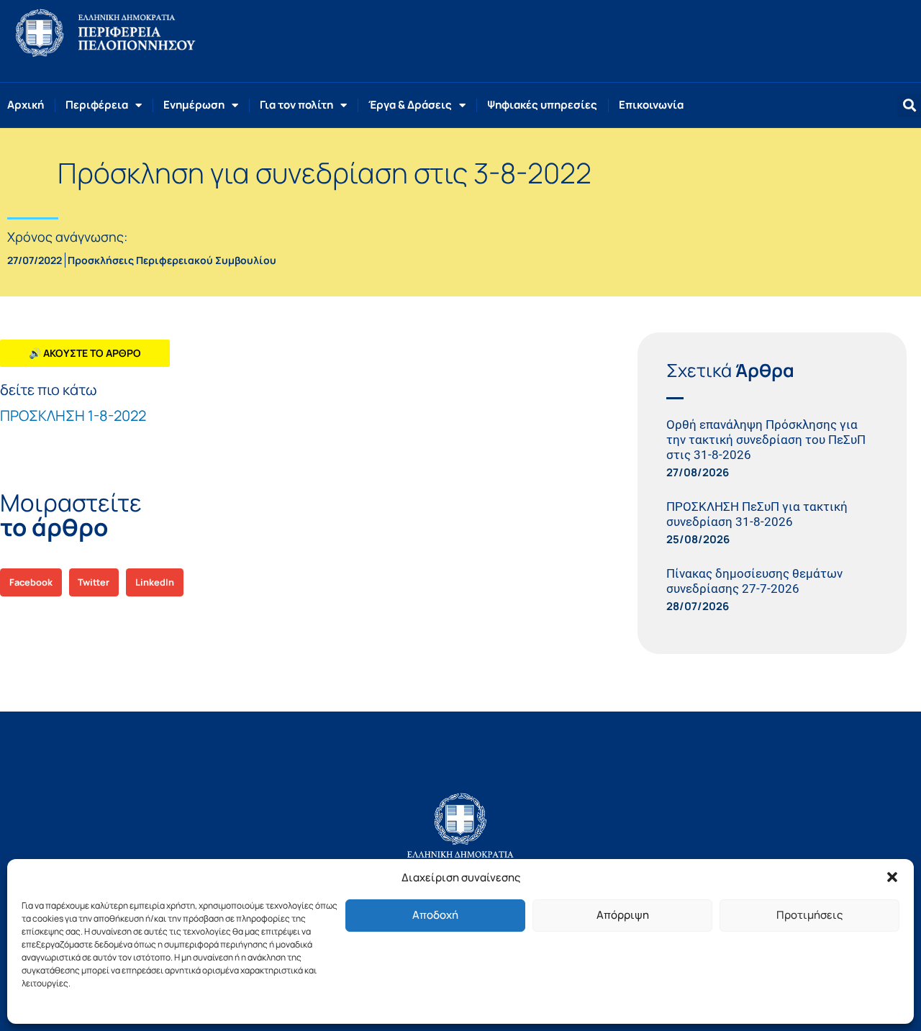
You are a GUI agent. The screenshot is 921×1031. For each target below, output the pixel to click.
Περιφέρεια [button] (96, 104)
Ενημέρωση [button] (193, 104)
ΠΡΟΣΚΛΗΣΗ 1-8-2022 (73, 415)
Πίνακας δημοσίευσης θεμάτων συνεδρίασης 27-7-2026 (754, 581)
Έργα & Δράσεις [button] (410, 104)
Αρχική (25, 104)
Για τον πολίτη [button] (296, 104)
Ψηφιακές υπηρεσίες (542, 104)
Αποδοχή (435, 914)
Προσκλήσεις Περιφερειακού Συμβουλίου (172, 260)
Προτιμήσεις (809, 914)
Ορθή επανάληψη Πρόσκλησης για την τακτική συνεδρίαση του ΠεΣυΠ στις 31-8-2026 (766, 439)
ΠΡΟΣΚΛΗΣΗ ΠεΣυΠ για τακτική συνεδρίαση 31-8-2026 (757, 514)
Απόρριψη (622, 914)
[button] (892, 877)
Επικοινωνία (651, 104)
